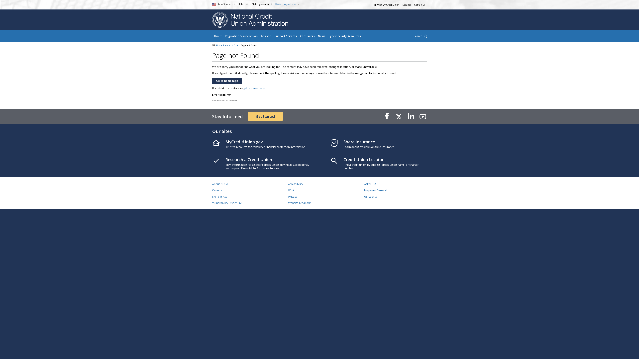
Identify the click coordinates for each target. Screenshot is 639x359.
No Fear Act (219, 196)
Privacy (292, 196)
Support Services (286, 36)
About (217, 36)
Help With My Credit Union (385, 4)
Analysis (266, 36)
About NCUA (231, 45)
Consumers (307, 36)
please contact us (255, 88)
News (321, 36)
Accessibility (295, 184)
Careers (217, 190)
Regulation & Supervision (241, 36)
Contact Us (420, 4)
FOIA (291, 190)
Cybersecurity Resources (344, 36)
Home (219, 45)
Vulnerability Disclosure (227, 203)
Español (407, 4)
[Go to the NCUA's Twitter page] (399, 116)
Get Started (265, 116)
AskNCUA (370, 184)
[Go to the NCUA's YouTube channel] (423, 116)
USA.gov (369, 196)
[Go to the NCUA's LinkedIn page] (411, 116)
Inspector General (375, 190)
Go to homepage (227, 81)
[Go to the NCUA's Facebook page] (387, 116)
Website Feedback (299, 203)
